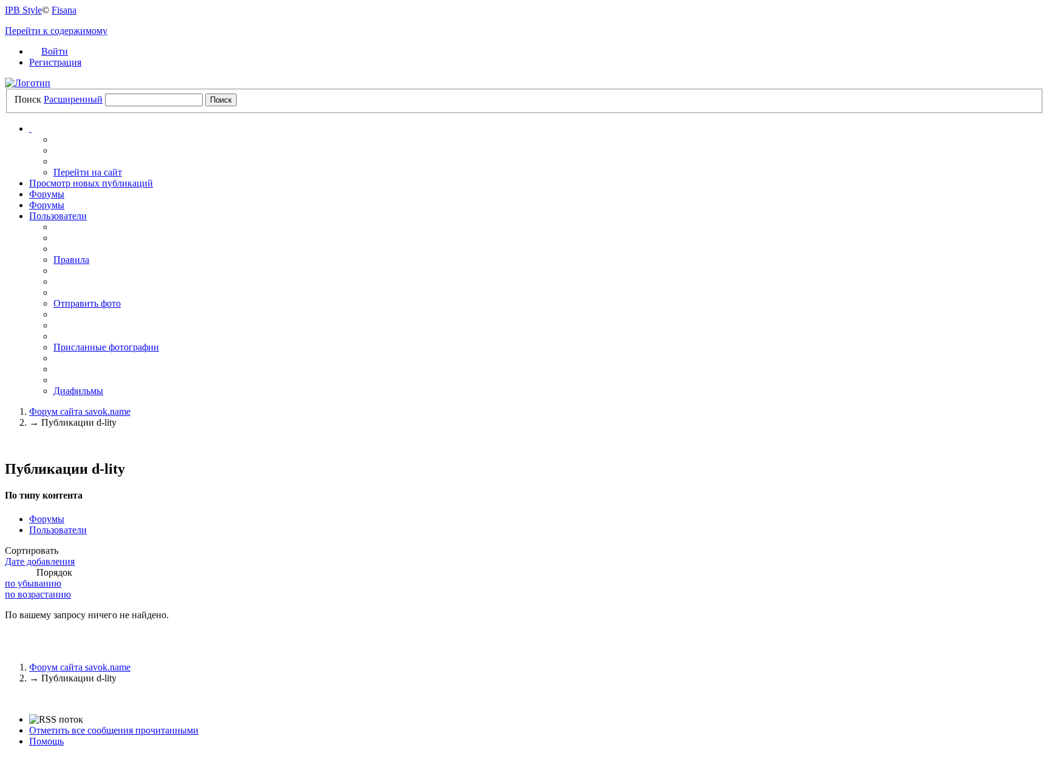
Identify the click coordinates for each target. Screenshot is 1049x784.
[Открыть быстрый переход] (30, 128)
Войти (54, 51)
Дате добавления (40, 561)
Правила (71, 259)
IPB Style (23, 10)
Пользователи (58, 216)
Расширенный (73, 99)
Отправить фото (87, 303)
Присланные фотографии (106, 347)
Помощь (46, 741)
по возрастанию (38, 594)
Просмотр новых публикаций (91, 183)
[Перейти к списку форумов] (27, 83)
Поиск (28, 99)
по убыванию (33, 583)
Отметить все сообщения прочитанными (114, 730)
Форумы (46, 194)
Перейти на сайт (87, 172)
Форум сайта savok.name (80, 667)
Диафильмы (78, 391)
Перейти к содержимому (56, 31)
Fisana (64, 10)
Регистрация (55, 62)
